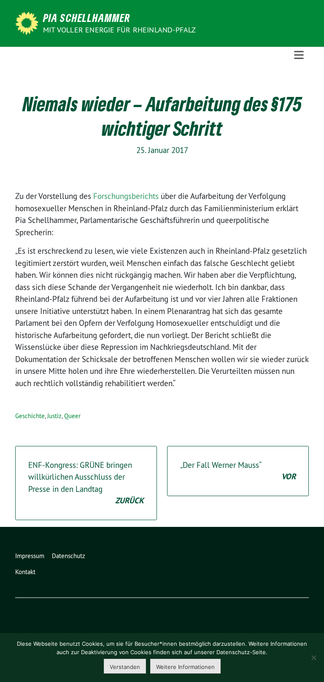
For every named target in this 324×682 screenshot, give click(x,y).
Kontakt (25, 572)
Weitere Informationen (185, 666)
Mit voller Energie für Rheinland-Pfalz (120, 30)
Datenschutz (68, 556)
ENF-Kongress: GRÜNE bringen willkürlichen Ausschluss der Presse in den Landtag (86, 483)
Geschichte (30, 416)
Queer (72, 416)
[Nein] (313, 657)
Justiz (54, 416)
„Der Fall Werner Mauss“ (238, 471)
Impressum (29, 556)
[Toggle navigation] (299, 55)
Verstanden (125, 666)
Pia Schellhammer (86, 17)
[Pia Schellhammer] (28, 22)
